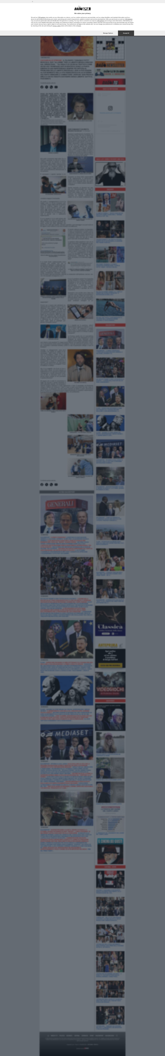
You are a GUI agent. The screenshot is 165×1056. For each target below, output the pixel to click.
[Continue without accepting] (32, 1)
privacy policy (57, 26)
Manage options (108, 33)
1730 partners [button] (41, 17)
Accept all (126, 33)
